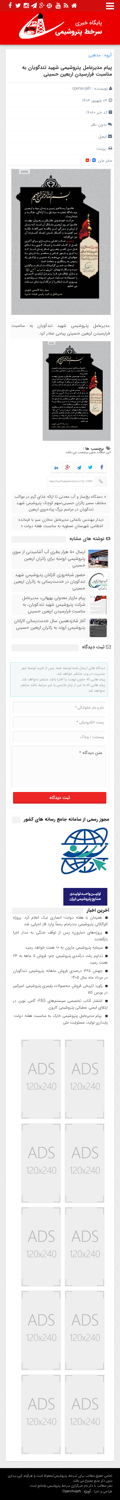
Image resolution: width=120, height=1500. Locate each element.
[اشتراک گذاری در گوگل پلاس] (67, 468)
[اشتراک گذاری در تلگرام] (79, 468)
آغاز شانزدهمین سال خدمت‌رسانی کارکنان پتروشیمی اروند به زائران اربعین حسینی (49, 624)
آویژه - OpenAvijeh (76, 1491)
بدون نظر (99, 124)
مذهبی (94, 55)
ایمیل (102, 136)
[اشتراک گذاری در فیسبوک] (101, 468)
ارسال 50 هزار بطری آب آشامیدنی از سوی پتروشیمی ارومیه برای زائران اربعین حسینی (48, 559)
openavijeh (81, 88)
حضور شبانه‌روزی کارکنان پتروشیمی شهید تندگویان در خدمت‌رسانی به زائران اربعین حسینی (49, 582)
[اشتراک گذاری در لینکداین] (56, 468)
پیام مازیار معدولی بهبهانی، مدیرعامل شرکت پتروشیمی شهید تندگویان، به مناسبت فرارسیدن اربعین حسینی (53, 605)
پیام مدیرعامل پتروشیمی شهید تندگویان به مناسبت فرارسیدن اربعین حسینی (67, 71)
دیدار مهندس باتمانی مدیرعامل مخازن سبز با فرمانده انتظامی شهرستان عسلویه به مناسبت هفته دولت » (61, 522)
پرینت (102, 148)
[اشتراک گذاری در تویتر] (90, 468)
